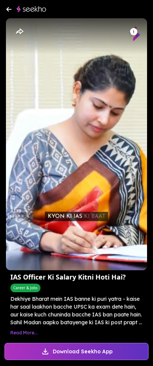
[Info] (133, 31)
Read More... (24, 332)
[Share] (19, 31)
